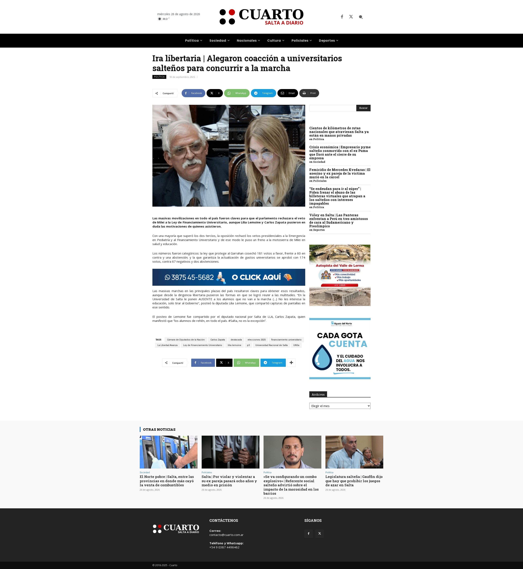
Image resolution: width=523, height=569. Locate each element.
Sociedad (319, 161)
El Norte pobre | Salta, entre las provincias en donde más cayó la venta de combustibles (167, 480)
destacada (236, 339)
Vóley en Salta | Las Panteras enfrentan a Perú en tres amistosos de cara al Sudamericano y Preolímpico (338, 220)
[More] (291, 363)
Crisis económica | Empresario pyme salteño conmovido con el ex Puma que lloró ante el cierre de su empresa (340, 152)
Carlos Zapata (217, 339)
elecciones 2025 (257, 339)
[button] (361, 17)
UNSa (296, 345)
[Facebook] (342, 16)
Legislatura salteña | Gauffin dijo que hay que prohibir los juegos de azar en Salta (354, 480)
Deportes (319, 229)
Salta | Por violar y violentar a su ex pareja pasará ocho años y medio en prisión (229, 480)
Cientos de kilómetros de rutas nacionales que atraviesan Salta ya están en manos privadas (339, 131)
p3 (248, 345)
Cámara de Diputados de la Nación (186, 339)
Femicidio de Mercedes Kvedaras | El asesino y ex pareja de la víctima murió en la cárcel (339, 173)
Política (159, 76)
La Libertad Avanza (168, 345)
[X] (351, 16)
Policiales (319, 180)
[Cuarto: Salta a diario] (261, 17)
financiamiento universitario (286, 339)
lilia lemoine (234, 345)
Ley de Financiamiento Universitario (202, 345)
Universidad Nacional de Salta (271, 345)
